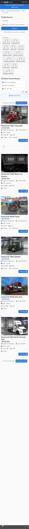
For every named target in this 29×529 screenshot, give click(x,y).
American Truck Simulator (13, 11)
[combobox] (14, 24)
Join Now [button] (15, 7)
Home (2, 11)
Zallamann (22, 130)
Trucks (8, 132)
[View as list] (23, 92)
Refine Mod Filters (15, 95)
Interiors (9, 183)
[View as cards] (26, 92)
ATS (4, 132)
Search (23, 11)
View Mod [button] (22, 140)
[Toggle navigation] (1, 2)
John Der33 (22, 180)
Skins (8, 303)
